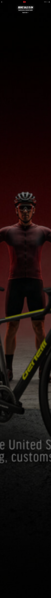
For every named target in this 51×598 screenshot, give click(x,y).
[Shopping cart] (49, 2)
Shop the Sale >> (25, 12)
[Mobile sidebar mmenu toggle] (1, 2)
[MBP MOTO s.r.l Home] (24, 2)
